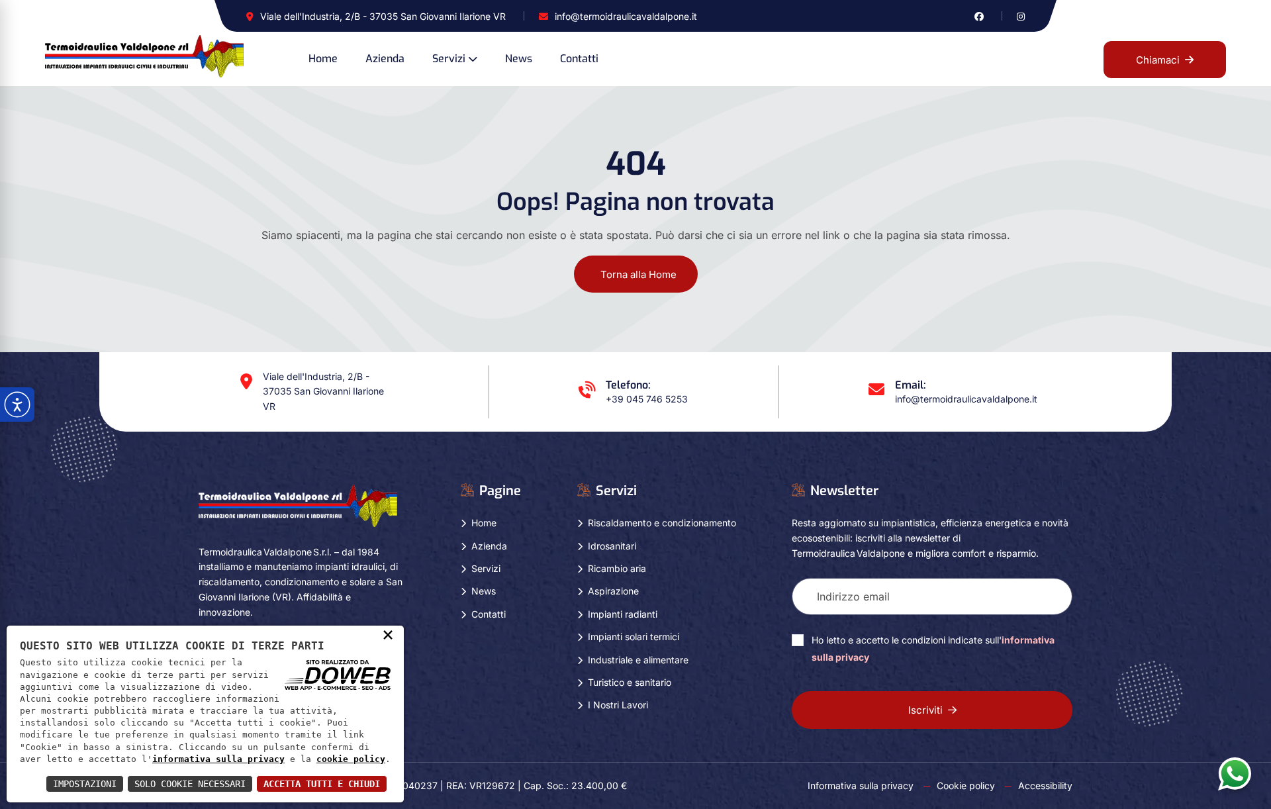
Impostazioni (85, 784)
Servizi (448, 59)
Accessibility (1045, 785)
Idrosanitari (612, 545)
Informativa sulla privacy (861, 785)
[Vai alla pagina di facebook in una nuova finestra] (979, 16)
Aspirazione (613, 590)
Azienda (384, 59)
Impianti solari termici (633, 636)
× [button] (388, 634)
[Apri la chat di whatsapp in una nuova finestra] (1234, 773)
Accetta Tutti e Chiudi (321, 784)
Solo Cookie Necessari (190, 784)
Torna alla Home (638, 274)
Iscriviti (925, 710)
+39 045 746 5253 (647, 398)
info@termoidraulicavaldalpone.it (626, 16)
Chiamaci (1158, 60)
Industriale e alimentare (638, 659)
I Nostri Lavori (618, 704)
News (518, 59)
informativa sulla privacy (218, 759)
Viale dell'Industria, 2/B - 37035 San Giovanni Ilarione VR (383, 16)
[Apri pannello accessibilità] (17, 404)
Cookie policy (966, 785)
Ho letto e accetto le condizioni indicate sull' (933, 648)
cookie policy (350, 759)
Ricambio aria (617, 568)
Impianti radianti (622, 614)
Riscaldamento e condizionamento (662, 522)
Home (323, 59)
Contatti (579, 59)
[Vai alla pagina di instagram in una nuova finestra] (1021, 16)
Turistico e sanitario (629, 682)
